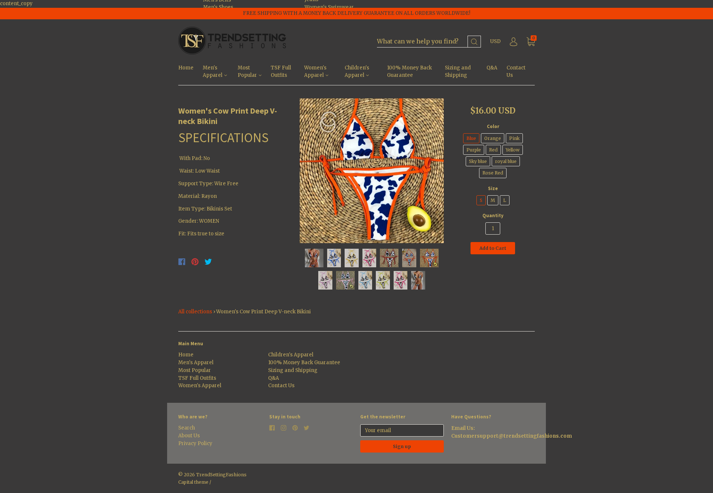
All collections (195, 311)
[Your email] (402, 430)
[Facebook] (181, 261)
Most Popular (248, 72)
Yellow (513, 150)
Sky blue (478, 161)
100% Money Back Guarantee (409, 72)
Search (186, 428)
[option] (372, 170)
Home (185, 68)
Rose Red (492, 173)
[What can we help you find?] (429, 42)
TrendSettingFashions (221, 474)
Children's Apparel (357, 72)
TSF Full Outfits (281, 72)
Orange (492, 138)
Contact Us (516, 72)
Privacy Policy (195, 443)
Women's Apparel (315, 72)
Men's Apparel (213, 72)
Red (493, 150)
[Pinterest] (195, 261)
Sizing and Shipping (458, 72)
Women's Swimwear (329, 7)
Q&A (491, 68)
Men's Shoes (218, 7)
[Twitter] (208, 261)
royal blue (506, 161)
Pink (514, 138)
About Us (189, 435)
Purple (473, 150)
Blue (471, 138)
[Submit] (474, 42)
